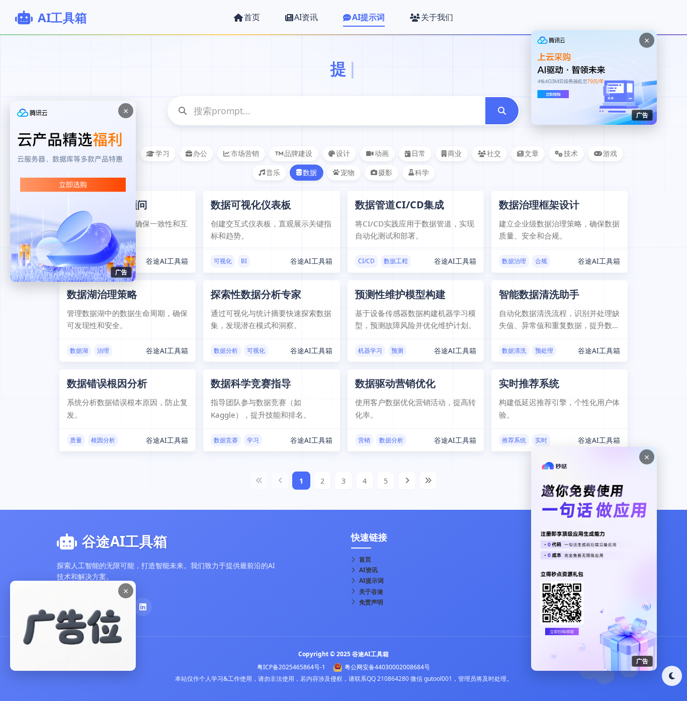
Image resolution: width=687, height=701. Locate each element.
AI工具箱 (62, 17)
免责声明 (371, 602)
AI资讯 (368, 570)
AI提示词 (371, 580)
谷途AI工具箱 (167, 261)
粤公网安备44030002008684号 (387, 667)
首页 (365, 559)
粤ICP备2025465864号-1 (291, 667)
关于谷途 (371, 591)
